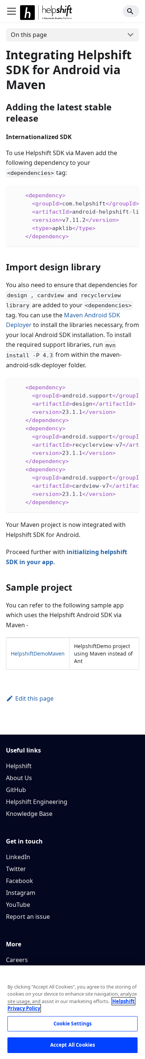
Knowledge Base (29, 814)
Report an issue (28, 916)
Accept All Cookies (72, 1044)
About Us (19, 778)
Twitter (16, 869)
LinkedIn (18, 857)
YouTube (18, 905)
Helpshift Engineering (36, 802)
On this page (29, 35)
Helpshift (19, 766)
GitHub (16, 790)
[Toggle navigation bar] (11, 11)
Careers (17, 960)
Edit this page (34, 698)
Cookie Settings (73, 1023)
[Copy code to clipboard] (130, 194)
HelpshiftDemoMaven (38, 653)
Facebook (19, 881)
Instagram (20, 893)
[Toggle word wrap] (116, 194)
